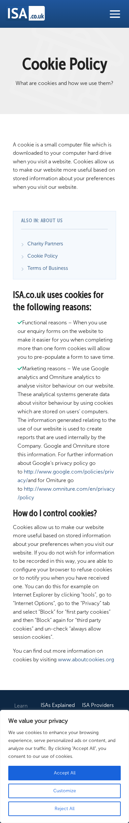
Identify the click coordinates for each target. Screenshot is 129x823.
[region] (64, 766)
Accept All (64, 773)
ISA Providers (98, 705)
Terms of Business (47, 268)
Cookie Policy (42, 256)
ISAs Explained (58, 705)
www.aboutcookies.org (86, 659)
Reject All (64, 808)
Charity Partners (45, 244)
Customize (64, 791)
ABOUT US (52, 221)
